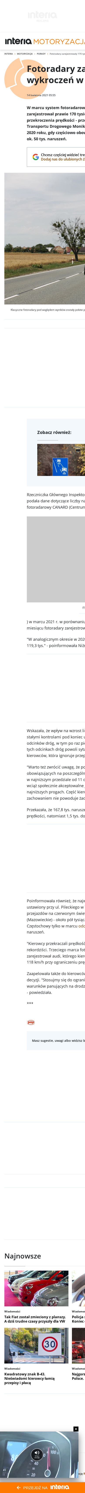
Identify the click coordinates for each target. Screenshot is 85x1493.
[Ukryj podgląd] (75, 1429)
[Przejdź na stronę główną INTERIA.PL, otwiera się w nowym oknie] (18, 41)
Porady (41, 53)
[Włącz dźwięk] (37, 1455)
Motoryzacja (25, 53)
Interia (8, 53)
